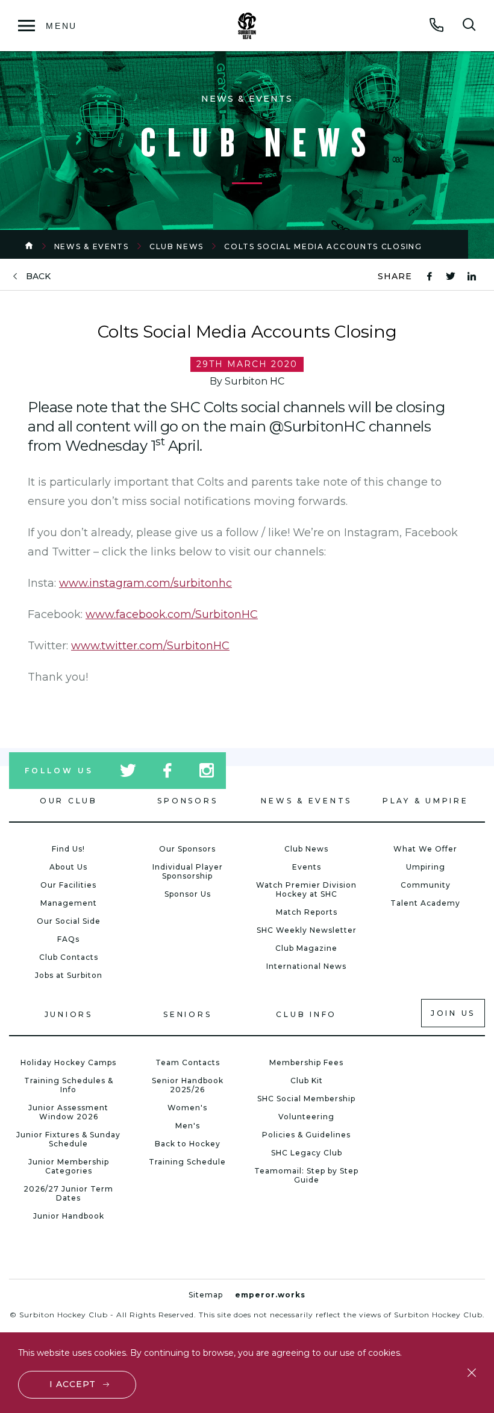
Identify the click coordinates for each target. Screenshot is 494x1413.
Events (306, 866)
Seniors (187, 1014)
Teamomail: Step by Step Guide (306, 1175)
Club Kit (306, 1080)
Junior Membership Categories (68, 1166)
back (38, 276)
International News (306, 966)
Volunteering (306, 1116)
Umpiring (425, 866)
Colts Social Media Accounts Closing (323, 246)
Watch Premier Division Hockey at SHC (306, 889)
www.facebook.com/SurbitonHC (172, 614)
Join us (453, 1013)
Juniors (69, 1014)
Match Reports (306, 912)
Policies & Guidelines (306, 1134)
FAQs (68, 939)
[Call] (437, 24)
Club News (176, 246)
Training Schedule (187, 1161)
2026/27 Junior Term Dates (68, 1193)
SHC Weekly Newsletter (307, 930)
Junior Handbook (68, 1215)
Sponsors (187, 800)
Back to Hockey (187, 1143)
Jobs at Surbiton (68, 975)
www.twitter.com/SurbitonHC (150, 645)
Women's (187, 1107)
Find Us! (68, 848)
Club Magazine (306, 948)
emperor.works (270, 1294)
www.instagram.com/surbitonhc (145, 583)
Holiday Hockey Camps (68, 1062)
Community (426, 884)
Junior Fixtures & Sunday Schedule (68, 1139)
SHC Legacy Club (306, 1152)
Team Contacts (187, 1062)
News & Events (91, 246)
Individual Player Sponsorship (187, 871)
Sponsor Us (187, 893)
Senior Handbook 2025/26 (188, 1085)
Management (68, 902)
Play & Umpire (426, 800)
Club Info (306, 1014)
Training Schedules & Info (68, 1085)
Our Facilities (68, 884)
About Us (68, 866)
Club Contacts (68, 957)
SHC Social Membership (306, 1098)
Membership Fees (306, 1062)
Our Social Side (69, 921)
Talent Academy (425, 902)
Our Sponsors (187, 848)
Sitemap (206, 1294)
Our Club (69, 800)
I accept (72, 1384)
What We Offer (425, 848)
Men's (187, 1125)
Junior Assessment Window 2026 (68, 1112)
